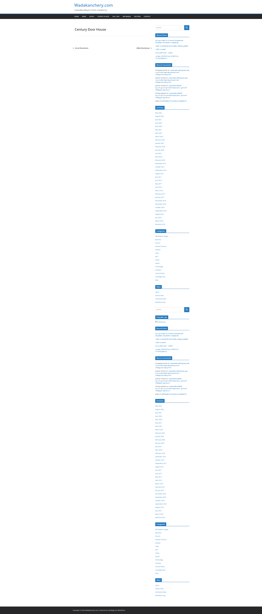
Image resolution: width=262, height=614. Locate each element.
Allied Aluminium (143, 48)
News (84, 16)
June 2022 (158, 123)
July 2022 (158, 120)
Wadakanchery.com (93, 5)
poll (156, 256)
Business (158, 240)
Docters (137, 16)
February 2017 (160, 194)
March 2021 (159, 136)
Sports (157, 263)
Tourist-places (103, 16)
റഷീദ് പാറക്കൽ (160, 49)
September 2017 (161, 170)
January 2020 (159, 150)
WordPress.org (160, 302)
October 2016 (159, 207)
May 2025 (158, 113)
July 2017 (158, 177)
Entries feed (159, 295)
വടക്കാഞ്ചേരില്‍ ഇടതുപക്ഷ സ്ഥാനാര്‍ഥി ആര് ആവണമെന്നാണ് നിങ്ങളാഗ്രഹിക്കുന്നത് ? (172, 72)
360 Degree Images (161, 236)
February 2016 (160, 224)
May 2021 (158, 130)
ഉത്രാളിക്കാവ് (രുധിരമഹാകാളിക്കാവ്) (173, 101)
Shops (91, 16)
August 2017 (159, 174)
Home (76, 16)
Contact (147, 16)
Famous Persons (160, 246)
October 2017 (159, 167)
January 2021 (159, 143)
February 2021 (160, 140)
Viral (156, 280)
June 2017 (158, 180)
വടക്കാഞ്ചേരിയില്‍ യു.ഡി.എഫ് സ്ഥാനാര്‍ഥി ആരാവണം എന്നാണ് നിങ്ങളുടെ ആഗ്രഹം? (171, 88)
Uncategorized (160, 277)
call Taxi (115, 16)
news (157, 253)
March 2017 (159, 190)
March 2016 (159, 221)
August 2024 (159, 116)
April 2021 (158, 133)
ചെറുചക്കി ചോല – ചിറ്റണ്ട (163, 53)
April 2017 (158, 187)
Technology (159, 267)
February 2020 (160, 147)
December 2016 (160, 201)
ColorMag (111, 610)
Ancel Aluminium (81, 48)
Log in (157, 292)
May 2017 (158, 184)
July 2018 (158, 153)
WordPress (121, 610)
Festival (157, 250)
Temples (158, 270)
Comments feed (160, 299)
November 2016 (160, 204)
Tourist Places (160, 273)
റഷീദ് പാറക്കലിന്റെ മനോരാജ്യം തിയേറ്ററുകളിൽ (171, 46)
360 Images (127, 16)
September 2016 (161, 211)
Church (157, 243)
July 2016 (158, 218)
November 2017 (160, 163)
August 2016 (159, 214)
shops (157, 260)
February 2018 (160, 160)
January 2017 (159, 197)
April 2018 (158, 157)
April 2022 (158, 126)
